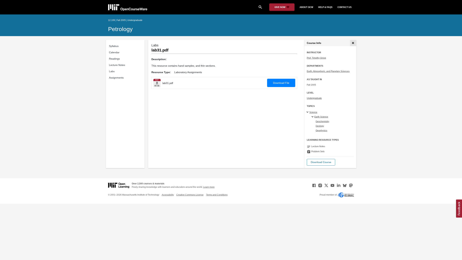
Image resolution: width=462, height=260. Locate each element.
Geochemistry (322, 121)
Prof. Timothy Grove (316, 58)
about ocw (306, 7)
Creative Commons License (190, 195)
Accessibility (168, 195)
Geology (320, 126)
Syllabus (114, 46)
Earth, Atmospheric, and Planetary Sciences (328, 71)
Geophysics (321, 130)
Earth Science (321, 117)
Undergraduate (314, 98)
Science (313, 112)
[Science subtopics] (308, 112)
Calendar (114, 52)
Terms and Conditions (217, 195)
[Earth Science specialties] (313, 117)
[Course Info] (353, 43)
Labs (112, 71)
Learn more (209, 187)
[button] (321, 162)
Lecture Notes (117, 65)
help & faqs (325, 7)
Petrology (120, 29)
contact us (344, 7)
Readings (114, 58)
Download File (281, 82)
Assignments (116, 77)
